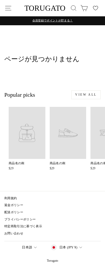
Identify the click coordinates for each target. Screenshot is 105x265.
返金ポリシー (13, 205)
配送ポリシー (13, 212)
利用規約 (10, 198)
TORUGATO (44, 8)
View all (86, 94)
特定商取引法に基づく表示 (23, 226)
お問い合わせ (13, 233)
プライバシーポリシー (20, 219)
